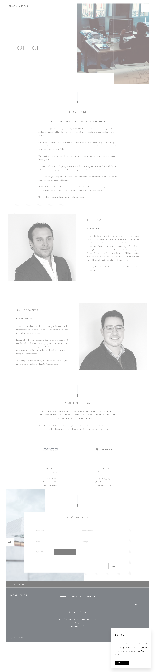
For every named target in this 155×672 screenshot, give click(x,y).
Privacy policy (11, 638)
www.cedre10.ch (104, 485)
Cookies (21, 638)
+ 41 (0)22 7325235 (104, 478)
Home (13, 584)
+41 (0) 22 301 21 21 (78, 623)
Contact (91, 597)
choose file (63, 552)
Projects (76, 597)
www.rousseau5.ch (51, 485)
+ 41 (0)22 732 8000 (50, 478)
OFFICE (63, 597)
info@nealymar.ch (77, 626)
